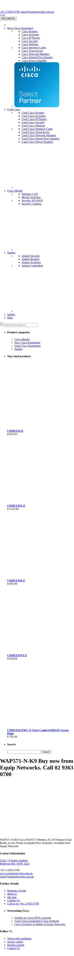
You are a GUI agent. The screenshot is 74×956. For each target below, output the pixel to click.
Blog (10, 317)
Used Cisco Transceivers (36, 132)
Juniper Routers (30, 259)
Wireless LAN (30, 194)
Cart (2, 15)
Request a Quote (16, 890)
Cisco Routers (30, 31)
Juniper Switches (31, 262)
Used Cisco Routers (33, 112)
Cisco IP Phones (31, 37)
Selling (11, 314)
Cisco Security (30, 41)
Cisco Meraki (14, 190)
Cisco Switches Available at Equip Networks (39, 924)
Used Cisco (13, 109)
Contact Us (13, 900)
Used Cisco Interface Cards (37, 128)
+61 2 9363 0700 (10, 11)
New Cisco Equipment (20, 28)
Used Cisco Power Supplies (37, 141)
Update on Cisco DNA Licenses (32, 917)
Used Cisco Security (33, 122)
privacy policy (15, 941)
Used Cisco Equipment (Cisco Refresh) (36, 921)
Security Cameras (31, 203)
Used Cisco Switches (34, 115)
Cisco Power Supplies (34, 60)
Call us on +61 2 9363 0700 (23, 903)
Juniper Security (31, 255)
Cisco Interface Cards (34, 47)
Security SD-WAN (32, 200)
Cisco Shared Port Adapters (37, 57)
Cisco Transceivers (32, 50)
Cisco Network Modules (35, 54)
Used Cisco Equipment (27, 345)
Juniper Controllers (32, 265)
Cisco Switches (30, 34)
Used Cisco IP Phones (34, 119)
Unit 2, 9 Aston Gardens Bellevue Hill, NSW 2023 (14, 862)
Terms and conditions (19, 938)
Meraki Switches (31, 197)
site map (12, 897)
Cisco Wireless (30, 44)
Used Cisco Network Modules (39, 135)
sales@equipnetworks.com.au (37, 11)
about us (12, 893)
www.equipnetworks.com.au (16, 873)
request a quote (15, 944)
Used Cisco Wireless (33, 125)
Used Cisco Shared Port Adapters (40, 138)
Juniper (11, 252)
